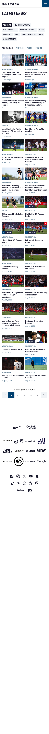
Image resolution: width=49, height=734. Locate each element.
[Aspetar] (7, 461)
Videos (30, 48)
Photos (39, 48)
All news (7, 25)
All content (7, 48)
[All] (41, 441)
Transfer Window (22, 25)
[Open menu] (45, 3)
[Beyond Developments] (7, 441)
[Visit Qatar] (18, 441)
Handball (7, 34)
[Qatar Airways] (31, 427)
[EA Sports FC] (18, 461)
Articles (20, 48)
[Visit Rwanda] (7, 451)
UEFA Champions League (32, 34)
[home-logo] (10, 3)
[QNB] (30, 451)
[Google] (41, 461)
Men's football (10, 30)
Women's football (28, 30)
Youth (41, 30)
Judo (17, 34)
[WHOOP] (18, 451)
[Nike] (17, 427)
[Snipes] (41, 451)
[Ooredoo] (30, 441)
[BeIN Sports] (30, 461)
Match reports (9, 39)
